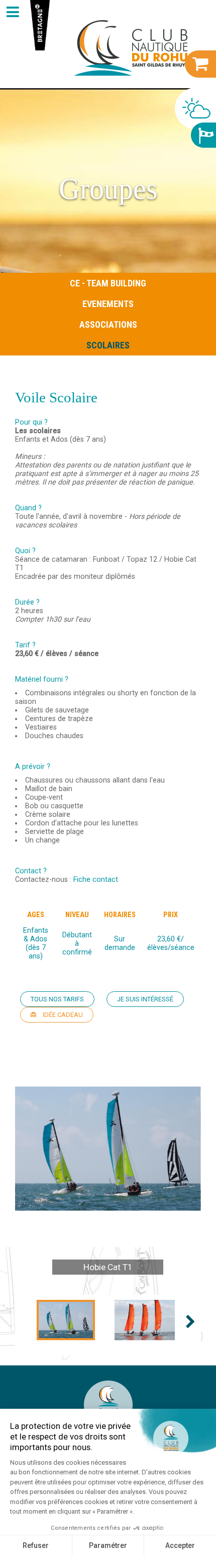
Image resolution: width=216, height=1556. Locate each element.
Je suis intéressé (145, 999)
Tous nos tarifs (57, 999)
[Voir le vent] (203, 135)
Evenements (108, 303)
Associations (108, 324)
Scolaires (108, 345)
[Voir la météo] (195, 108)
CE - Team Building (108, 283)
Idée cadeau (62, 1015)
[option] (107, 1149)
